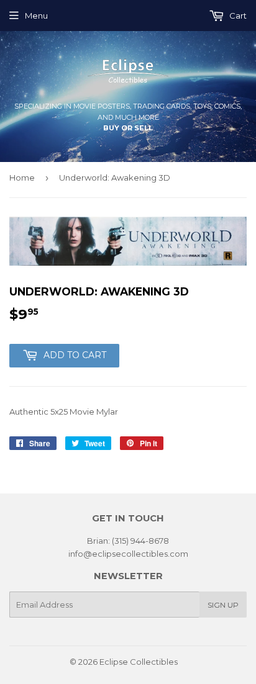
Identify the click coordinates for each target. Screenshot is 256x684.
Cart (237, 15)
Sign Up (223, 605)
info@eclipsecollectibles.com (128, 554)
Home (22, 177)
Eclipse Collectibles (138, 662)
